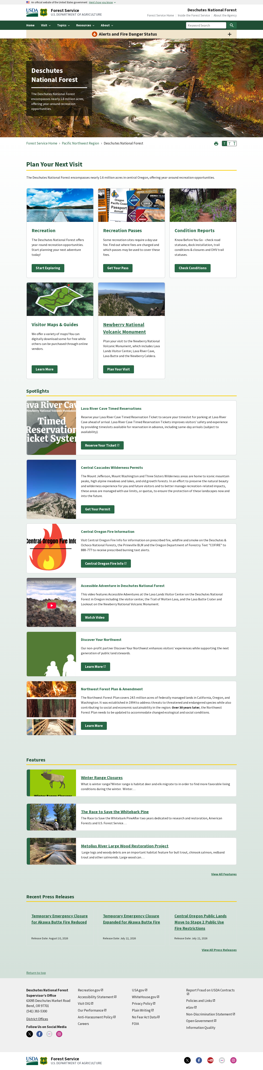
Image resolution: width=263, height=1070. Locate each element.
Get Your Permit (97, 509)
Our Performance (90, 1010)
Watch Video (95, 617)
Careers (83, 1023)
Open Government (199, 1021)
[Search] (232, 25)
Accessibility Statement (95, 997)
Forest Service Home (160, 15)
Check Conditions (192, 268)
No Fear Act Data (144, 1017)
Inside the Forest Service (194, 15)
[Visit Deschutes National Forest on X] (29, 1034)
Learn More (44, 369)
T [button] (225, 143)
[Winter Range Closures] (53, 783)
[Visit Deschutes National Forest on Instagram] (59, 1034)
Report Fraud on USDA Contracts (210, 990)
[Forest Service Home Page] (43, 12)
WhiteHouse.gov (144, 997)
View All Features (224, 874)
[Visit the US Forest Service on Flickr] (222, 1060)
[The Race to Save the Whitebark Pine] (53, 817)
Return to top (36, 973)
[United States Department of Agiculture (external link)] (33, 12)
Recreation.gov (89, 990)
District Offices (37, 1019)
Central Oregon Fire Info (104, 563)
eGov (190, 1007)
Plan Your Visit (118, 369)
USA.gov (138, 990)
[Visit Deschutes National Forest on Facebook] (39, 1034)
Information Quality (200, 1027)
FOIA (135, 1023)
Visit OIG (84, 1003)
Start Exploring (48, 268)
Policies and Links (199, 1000)
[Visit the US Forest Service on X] (187, 1060)
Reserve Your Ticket (100, 445)
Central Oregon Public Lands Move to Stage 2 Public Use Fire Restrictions (200, 922)
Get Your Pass (117, 268)
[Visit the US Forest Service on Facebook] (199, 1060)
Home (30, 25)
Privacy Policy (142, 1003)
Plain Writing (141, 1010)
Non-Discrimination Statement (209, 1014)
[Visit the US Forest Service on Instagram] (233, 1060)
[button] (216, 143)
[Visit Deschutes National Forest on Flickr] (49, 1034)
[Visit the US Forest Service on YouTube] (210, 1060)
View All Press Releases (219, 950)
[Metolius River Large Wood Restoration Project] (53, 851)
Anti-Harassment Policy (95, 1017)
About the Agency (225, 15)
